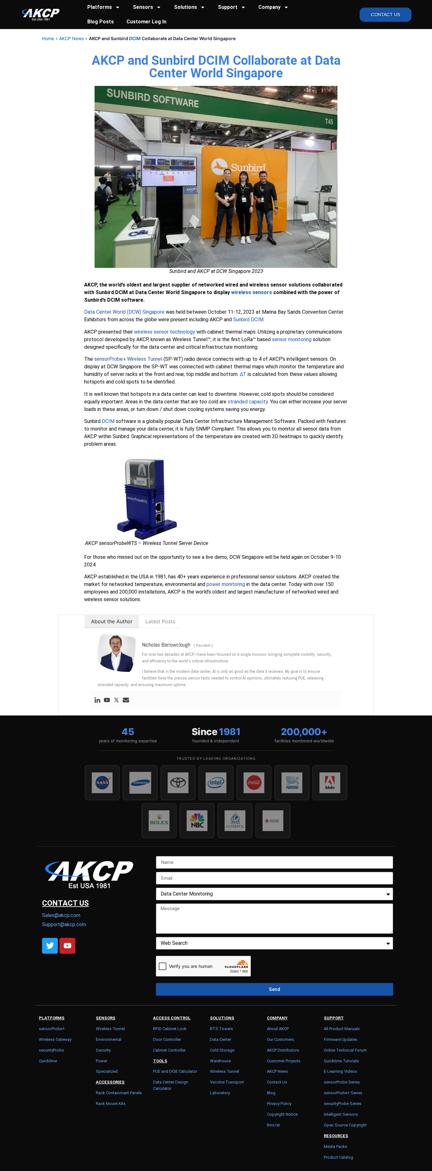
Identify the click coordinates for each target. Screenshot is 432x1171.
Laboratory (220, 1092)
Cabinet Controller (169, 1050)
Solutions (185, 7)
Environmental (108, 1039)
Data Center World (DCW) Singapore (124, 312)
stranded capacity (248, 402)
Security (103, 1050)
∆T (243, 374)
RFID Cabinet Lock (170, 1028)
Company (269, 7)
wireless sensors (251, 292)
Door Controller (167, 1039)
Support (228, 7)
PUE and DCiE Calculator (175, 1071)
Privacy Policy (279, 1103)
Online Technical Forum (345, 1050)
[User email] (126, 700)
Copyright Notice (282, 1114)
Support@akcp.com (64, 924)
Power (101, 1061)
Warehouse (220, 1061)
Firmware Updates (340, 1039)
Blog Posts (100, 22)
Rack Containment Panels (119, 1092)
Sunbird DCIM (248, 320)
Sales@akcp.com (61, 915)
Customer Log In (146, 22)
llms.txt (273, 1125)
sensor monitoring (292, 339)
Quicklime (48, 1061)
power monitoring (226, 584)
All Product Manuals (342, 1028)
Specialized (107, 1071)
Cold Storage (222, 1050)
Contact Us (277, 1082)
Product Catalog (338, 1157)
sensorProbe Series (342, 1082)
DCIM (135, 38)
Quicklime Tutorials (341, 1061)
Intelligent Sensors (341, 1114)
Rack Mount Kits (111, 1103)
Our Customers (280, 1039)
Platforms (99, 7)
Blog (271, 1092)
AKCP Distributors (283, 1050)
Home (48, 38)
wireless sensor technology (164, 332)
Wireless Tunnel (110, 1028)
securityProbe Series (342, 1103)
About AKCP (278, 1028)
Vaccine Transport (227, 1082)
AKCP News (71, 38)
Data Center (220, 1039)
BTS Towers (221, 1028)
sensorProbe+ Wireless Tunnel (128, 359)
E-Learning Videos (340, 1071)
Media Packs (335, 1146)
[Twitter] (116, 700)
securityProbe (51, 1050)
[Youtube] (107, 700)
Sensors (143, 7)
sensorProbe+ (52, 1028)
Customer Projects (283, 1061)
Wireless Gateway (55, 1039)
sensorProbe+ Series (343, 1092)
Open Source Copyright (345, 1125)
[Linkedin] (97, 700)
